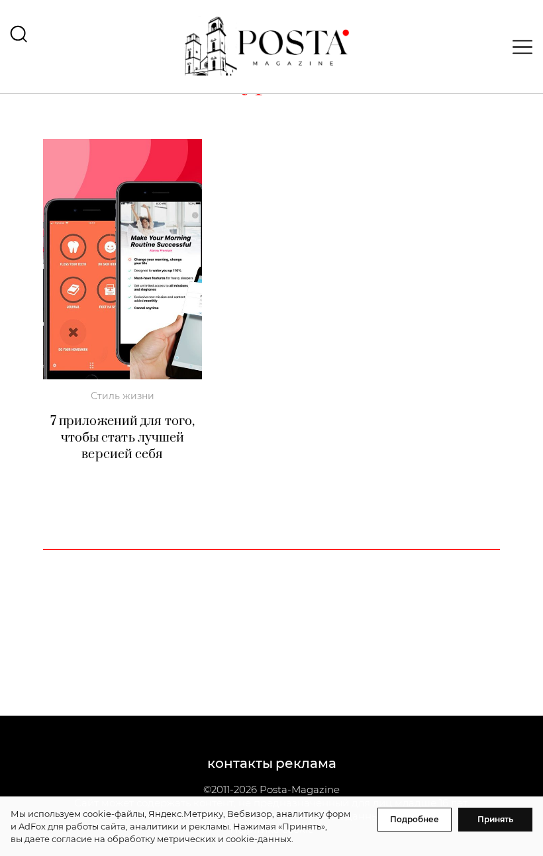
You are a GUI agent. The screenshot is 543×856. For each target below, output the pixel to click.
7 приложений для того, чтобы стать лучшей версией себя (122, 438)
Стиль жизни (122, 396)
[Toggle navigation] (518, 47)
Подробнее (414, 819)
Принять (495, 819)
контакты (240, 763)
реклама (305, 763)
